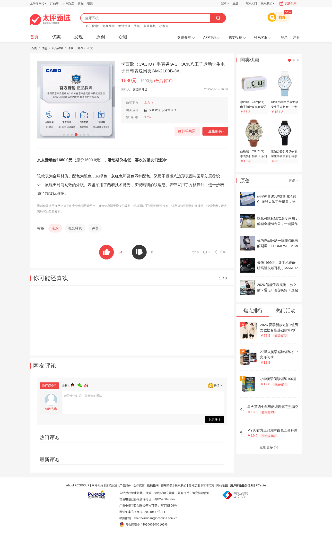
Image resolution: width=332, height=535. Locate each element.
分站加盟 (194, 485)
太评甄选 (68, 3)
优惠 (56, 37)
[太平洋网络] (96, 493)
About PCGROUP (77, 485)
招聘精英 (208, 485)
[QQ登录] (74, 385)
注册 (235, 3)
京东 (147, 102)
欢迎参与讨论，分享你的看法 (83, 395)
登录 (224, 3)
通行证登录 (49, 385)
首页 (34, 37)
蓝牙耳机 (149, 26)
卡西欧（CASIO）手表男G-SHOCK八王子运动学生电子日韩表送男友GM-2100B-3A (173, 67)
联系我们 (180, 485)
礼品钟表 (58, 48)
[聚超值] (50, 19)
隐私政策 (111, 485)
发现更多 (266, 447)
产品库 (54, 3)
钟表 (70, 48)
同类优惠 (250, 59)
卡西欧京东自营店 (161, 110)
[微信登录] (81, 385)
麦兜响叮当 (140, 89)
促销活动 (124, 26)
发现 (78, 37)
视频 (90, 3)
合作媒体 (139, 485)
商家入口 (251, 3)
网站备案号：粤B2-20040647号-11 (142, 512)
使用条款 (167, 485)
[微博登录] (87, 385)
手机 (137, 26)
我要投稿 (291, 3)
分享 (223, 252)
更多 (293, 180)
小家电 (164, 26)
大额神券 (108, 26)
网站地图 (222, 485)
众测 (122, 37)
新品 (81, 3)
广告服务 (125, 485)
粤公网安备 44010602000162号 (146, 524)
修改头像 (51, 408)
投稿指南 (153, 485)
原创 (100, 37)
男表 (80, 48)
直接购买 (215, 131)
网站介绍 (97, 485)
